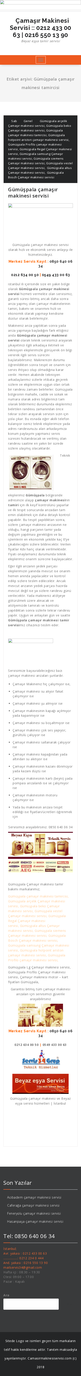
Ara (6, 1295)
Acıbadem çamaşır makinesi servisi (34, 1197)
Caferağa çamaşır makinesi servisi (33, 1205)
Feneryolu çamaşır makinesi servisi (34, 1213)
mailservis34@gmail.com (22, 1267)
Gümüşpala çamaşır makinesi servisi (33, 192)
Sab (14, 121)
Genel (28, 121)
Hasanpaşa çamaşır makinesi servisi (35, 1221)
